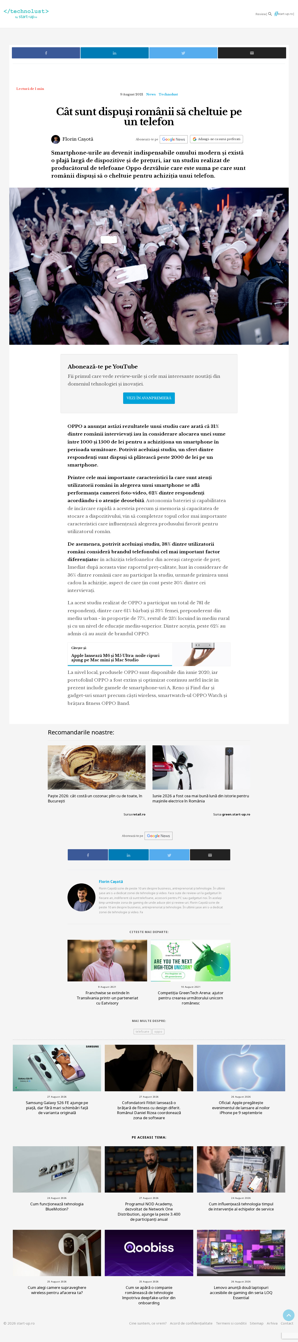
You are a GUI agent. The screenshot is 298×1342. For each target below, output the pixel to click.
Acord (191, 1323)
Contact (287, 1323)
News (151, 94)
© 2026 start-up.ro (19, 1323)
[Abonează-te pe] (174, 139)
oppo (158, 1032)
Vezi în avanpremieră (149, 398)
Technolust (168, 94)
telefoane (142, 1032)
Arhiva (272, 1323)
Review (261, 14)
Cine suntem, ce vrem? (148, 1323)
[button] (270, 14)
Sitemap (257, 1323)
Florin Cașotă (77, 139)
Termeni (231, 1323)
